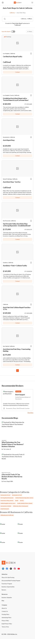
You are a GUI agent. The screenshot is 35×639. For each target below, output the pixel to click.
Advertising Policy (6, 617)
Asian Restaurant (5, 508)
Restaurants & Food (5, 495)
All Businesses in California (7, 515)
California (12, 12)
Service (22, 500)
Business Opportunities (8, 586)
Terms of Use (5, 626)
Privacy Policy (5, 620)
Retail (16, 500)
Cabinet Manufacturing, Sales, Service (24, 497)
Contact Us (5, 611)
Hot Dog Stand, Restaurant (7, 497)
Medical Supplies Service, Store (8, 503)
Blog (3, 600)
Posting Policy (5, 614)
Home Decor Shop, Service (7, 500)
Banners (4, 590)
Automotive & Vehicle (6, 506)
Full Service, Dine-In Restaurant (20, 506)
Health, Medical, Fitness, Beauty (24, 503)
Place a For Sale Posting (8, 577)
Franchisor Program (7, 583)
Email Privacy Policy (7, 623)
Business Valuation (7, 597)
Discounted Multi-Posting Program (11, 580)
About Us (4, 608)
